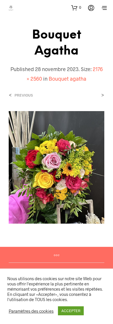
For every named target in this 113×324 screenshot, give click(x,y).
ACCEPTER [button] (70, 310)
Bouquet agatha (67, 78)
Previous (23, 95)
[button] (76, 7)
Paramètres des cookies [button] (31, 311)
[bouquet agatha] (56, 166)
